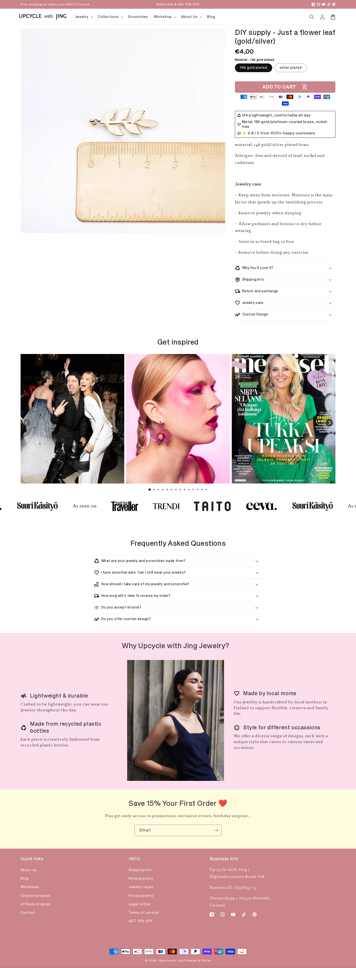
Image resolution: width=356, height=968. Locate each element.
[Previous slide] (26, 422)
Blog (25, 878)
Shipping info (140, 870)
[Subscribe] (216, 830)
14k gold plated (253, 67)
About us (29, 870)
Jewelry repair (141, 887)
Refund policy (141, 878)
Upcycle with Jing (171, 960)
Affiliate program (36, 904)
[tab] (149, 489)
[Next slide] (329, 422)
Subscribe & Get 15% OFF (178, 4)
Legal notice (140, 904)
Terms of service (144, 912)
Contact (28, 912)
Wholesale (30, 887)
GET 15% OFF (141, 921)
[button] (311, 17)
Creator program (35, 895)
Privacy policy (141, 895)
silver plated (291, 67)
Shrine (206, 960)
